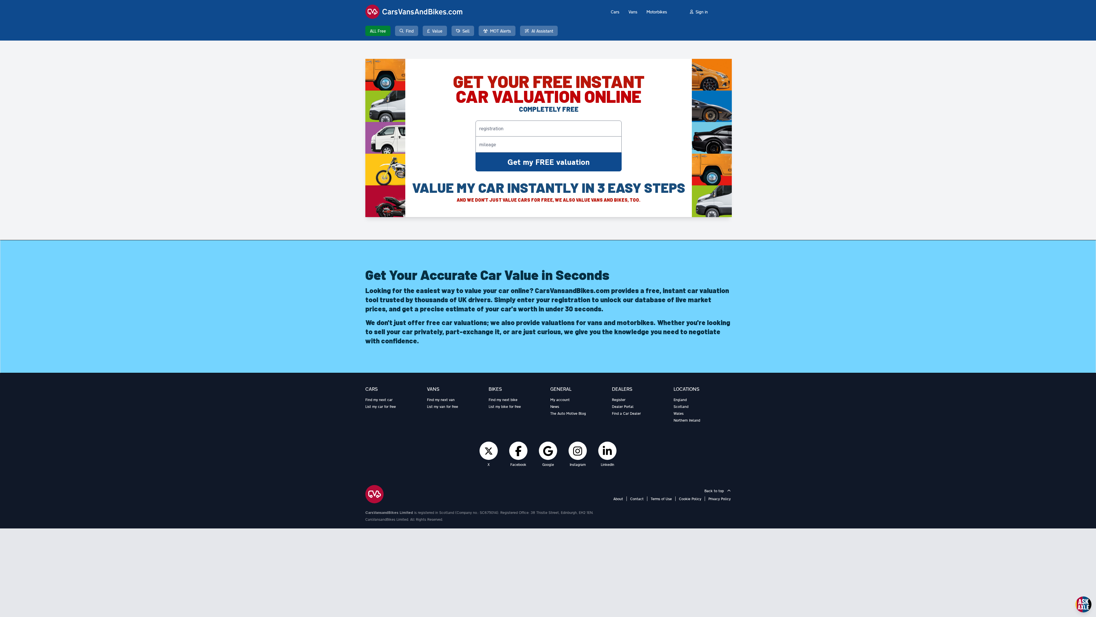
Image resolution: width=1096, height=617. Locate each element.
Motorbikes (656, 12)
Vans (632, 12)
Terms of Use (661, 498)
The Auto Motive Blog (568, 413)
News (554, 406)
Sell (466, 31)
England (680, 399)
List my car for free (380, 406)
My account (560, 399)
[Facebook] (518, 451)
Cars (615, 12)
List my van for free (442, 406)
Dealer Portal (623, 406)
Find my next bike (503, 399)
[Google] (548, 451)
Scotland (681, 406)
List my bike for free (505, 406)
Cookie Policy (690, 498)
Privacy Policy (719, 498)
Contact (637, 498)
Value (437, 31)
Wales (679, 413)
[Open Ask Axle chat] (1083, 604)
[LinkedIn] (607, 451)
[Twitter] (488, 451)
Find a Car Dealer (626, 413)
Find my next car (378, 399)
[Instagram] (577, 451)
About (618, 498)
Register (618, 399)
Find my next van (441, 399)
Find (410, 31)
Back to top (714, 490)
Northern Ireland (687, 420)
